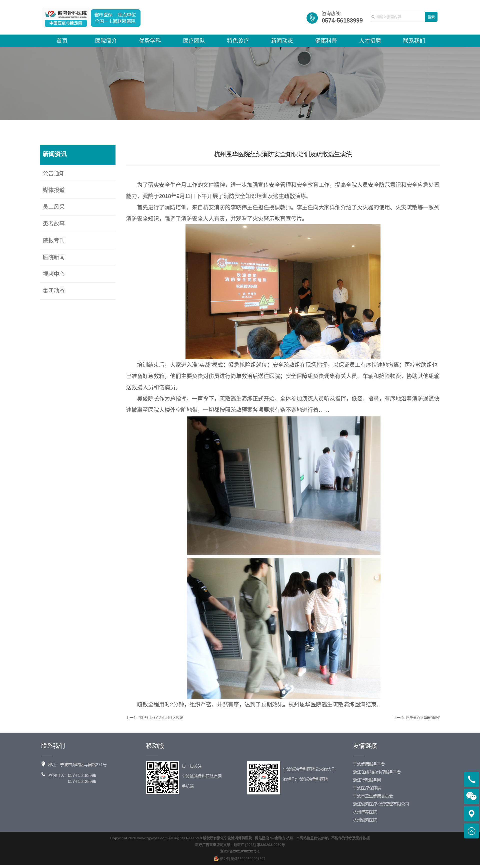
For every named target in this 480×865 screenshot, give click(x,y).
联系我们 (414, 41)
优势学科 (150, 41)
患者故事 (54, 224)
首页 (62, 41)
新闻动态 (282, 41)
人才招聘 (370, 41)
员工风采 (54, 207)
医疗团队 (194, 41)
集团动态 (54, 291)
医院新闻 (54, 257)
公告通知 (54, 173)
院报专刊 (54, 240)
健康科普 (326, 41)
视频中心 (54, 274)
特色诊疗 (238, 41)
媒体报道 (54, 190)
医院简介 (106, 41)
